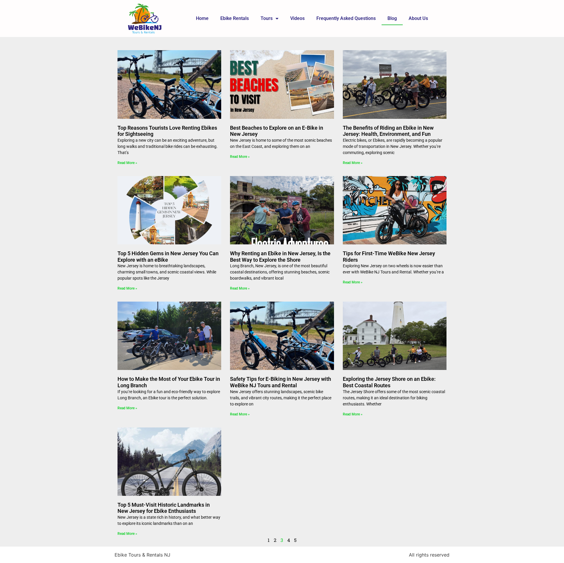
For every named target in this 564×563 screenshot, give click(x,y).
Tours (267, 18)
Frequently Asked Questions (346, 18)
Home (202, 18)
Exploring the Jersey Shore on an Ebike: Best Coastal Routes (389, 382)
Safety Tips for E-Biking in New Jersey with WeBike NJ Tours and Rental (280, 382)
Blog (392, 18)
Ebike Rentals (234, 18)
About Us (418, 18)
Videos (297, 18)
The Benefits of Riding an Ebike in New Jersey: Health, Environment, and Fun (388, 131)
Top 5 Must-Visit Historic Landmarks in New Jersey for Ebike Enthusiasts (164, 508)
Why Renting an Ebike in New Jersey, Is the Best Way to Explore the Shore (280, 256)
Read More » (127, 163)
